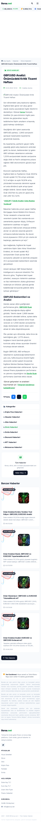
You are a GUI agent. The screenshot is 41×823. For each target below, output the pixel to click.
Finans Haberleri (7, 793)
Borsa (6, 3)
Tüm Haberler (10, 658)
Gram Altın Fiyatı (7, 790)
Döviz (3, 758)
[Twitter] (3, 745)
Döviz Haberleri (26, 61)
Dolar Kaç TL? (6, 782)
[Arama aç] (32, 3)
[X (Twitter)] (19, 397)
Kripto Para (5, 765)
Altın (2, 762)
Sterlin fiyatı (32, 373)
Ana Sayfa (6, 61)
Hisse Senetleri (6, 754)
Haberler (16, 61)
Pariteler (4, 769)
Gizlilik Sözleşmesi (7, 803)
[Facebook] (13, 397)
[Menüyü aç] (37, 3)
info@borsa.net (9, 807)
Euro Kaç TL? (6, 786)
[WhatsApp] (25, 397)
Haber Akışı (19, 473)
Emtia (3, 772)
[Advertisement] (20, 34)
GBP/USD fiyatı (25, 307)
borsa (22, 112)
